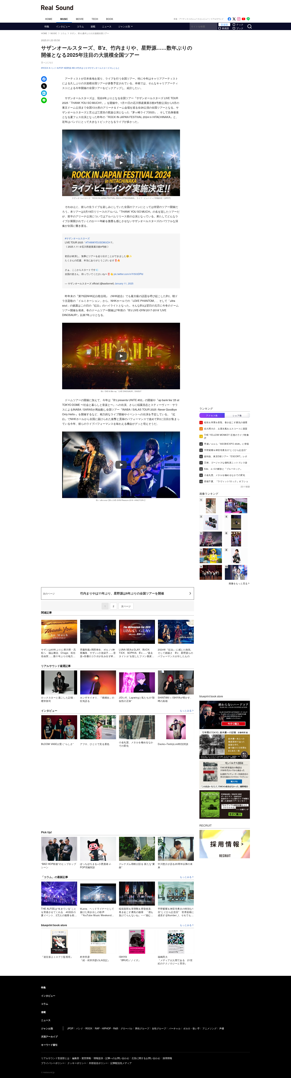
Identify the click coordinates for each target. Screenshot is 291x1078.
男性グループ (142, 1028)
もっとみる (186, 710)
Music (64, 19)
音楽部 (224, 24)
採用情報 (167, 1058)
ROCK (45, 68)
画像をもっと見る (238, 583)
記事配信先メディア (121, 1063)
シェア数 (237, 415)
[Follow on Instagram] (238, 19)
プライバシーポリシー (53, 1063)
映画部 (225, 28)
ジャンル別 (124, 26)
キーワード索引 (49, 1044)
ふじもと (115, 68)
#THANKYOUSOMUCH (98, 242)
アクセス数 (212, 415)
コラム (80, 26)
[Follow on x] (234, 19)
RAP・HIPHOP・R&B (106, 1028)
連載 (93, 26)
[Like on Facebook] (229, 19)
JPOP (60, 68)
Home (48, 19)
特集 (46, 26)
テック (239, 24)
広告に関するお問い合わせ (146, 1058)
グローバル (126, 1028)
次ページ (126, 606)
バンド (53, 68)
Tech (95, 19)
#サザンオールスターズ (77, 238)
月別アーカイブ (49, 1036)
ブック (239, 28)
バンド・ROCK (84, 1028)
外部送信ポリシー (98, 1063)
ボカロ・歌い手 (191, 1028)
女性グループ (159, 1028)
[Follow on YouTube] (243, 19)
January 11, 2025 (124, 283)
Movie (80, 19)
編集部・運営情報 (81, 1058)
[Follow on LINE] (248, 19)
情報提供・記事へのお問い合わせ (111, 1058)
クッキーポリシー (76, 1063)
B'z (74, 68)
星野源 (68, 68)
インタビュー (63, 26)
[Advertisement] (168, 7)
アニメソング (209, 1028)
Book (109, 19)
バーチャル (175, 1028)
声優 (221, 1028)
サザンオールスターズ (99, 68)
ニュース (106, 26)
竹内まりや (82, 68)
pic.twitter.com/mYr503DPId (128, 274)
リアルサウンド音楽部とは (55, 1058)
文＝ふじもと (47, 62)
